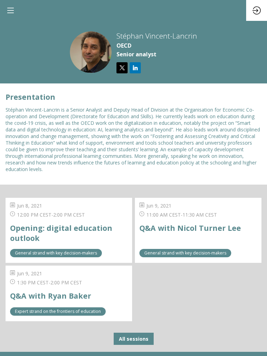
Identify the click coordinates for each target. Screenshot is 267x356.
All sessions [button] (133, 338)
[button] (10, 10)
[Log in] (256, 10)
